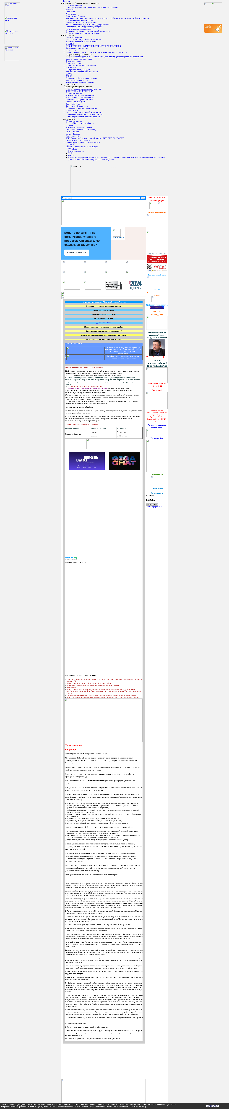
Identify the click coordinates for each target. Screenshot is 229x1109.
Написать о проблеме (76, 253)
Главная (66, 1)
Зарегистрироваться (154, 507)
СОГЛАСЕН (212, 1106)
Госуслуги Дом (157, 438)
